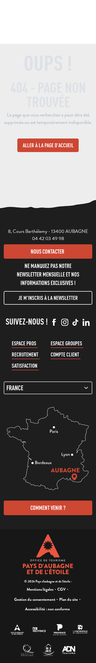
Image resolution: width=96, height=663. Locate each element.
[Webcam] (41, 22)
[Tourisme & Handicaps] (48, 650)
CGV (61, 589)
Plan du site (68, 599)
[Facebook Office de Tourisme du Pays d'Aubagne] (54, 322)
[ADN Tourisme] (68, 650)
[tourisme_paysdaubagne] (75, 322)
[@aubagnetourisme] (65, 322)
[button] (30, 21)
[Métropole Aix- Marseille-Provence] (80, 629)
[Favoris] (51, 21)
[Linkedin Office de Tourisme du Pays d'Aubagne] (86, 322)
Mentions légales (40, 589)
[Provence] (59, 629)
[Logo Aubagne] (48, 554)
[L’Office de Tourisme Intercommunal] (17, 629)
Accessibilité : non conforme (47, 609)
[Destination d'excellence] (27, 650)
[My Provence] (39, 629)
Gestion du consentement (34, 599)
